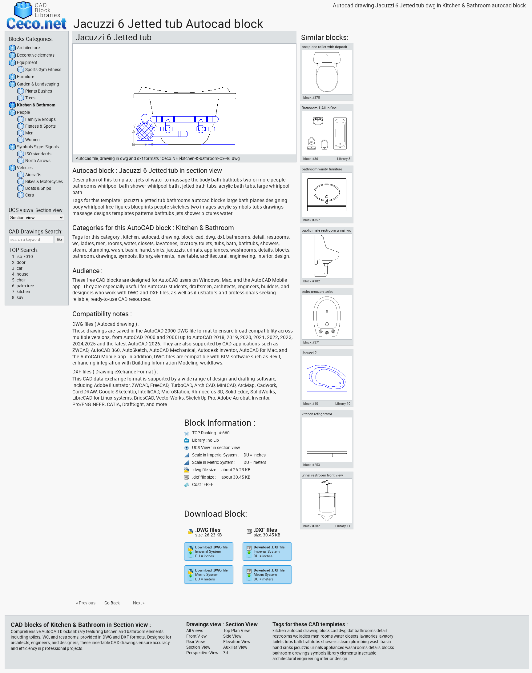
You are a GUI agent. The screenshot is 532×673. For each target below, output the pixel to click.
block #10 (310, 403)
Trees (30, 98)
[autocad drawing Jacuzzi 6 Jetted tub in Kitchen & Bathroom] (184, 99)
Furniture (25, 76)
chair (21, 280)
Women (32, 139)
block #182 (311, 281)
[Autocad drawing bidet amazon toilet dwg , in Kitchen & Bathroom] (326, 317)
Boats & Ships (38, 188)
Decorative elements (35, 55)
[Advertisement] (124, 459)
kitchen (23, 291)
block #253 (311, 465)
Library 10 (342, 403)
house (22, 274)
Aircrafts (33, 174)
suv (20, 297)
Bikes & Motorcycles (44, 181)
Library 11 (342, 526)
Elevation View (236, 641)
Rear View (195, 641)
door (21, 262)
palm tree (25, 286)
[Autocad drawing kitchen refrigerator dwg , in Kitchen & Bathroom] (326, 439)
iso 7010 (25, 256)
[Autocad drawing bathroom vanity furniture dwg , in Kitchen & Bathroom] (326, 194)
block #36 (310, 159)
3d (225, 652)
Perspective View (202, 652)
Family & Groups (40, 119)
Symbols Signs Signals (38, 146)
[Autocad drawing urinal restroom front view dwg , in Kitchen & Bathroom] (326, 500)
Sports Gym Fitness (43, 69)
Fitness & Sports (40, 126)
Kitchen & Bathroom (36, 105)
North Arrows (37, 160)
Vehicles (25, 167)
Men (29, 133)
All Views (194, 630)
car (19, 268)
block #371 (311, 342)
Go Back (112, 603)
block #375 (311, 97)
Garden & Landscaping (38, 84)
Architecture (28, 47)
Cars (29, 195)
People (23, 112)
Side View (232, 636)
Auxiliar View (235, 647)
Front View (196, 636)
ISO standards (38, 154)
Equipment (27, 62)
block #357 (311, 220)
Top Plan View (236, 630)
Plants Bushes (38, 91)
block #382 (311, 526)
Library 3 (343, 159)
